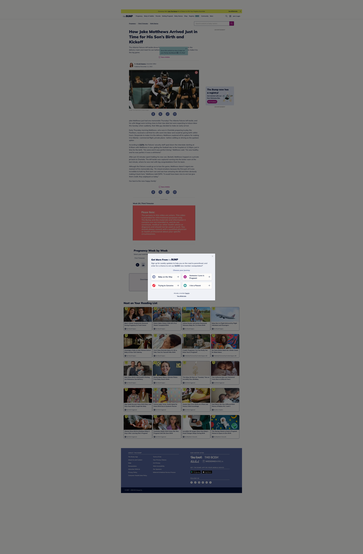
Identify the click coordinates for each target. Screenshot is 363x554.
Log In (187, 293)
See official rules (181, 296)
